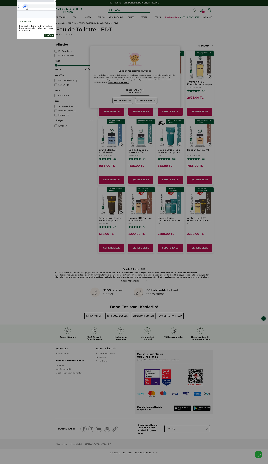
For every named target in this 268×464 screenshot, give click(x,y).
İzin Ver (49, 35)
